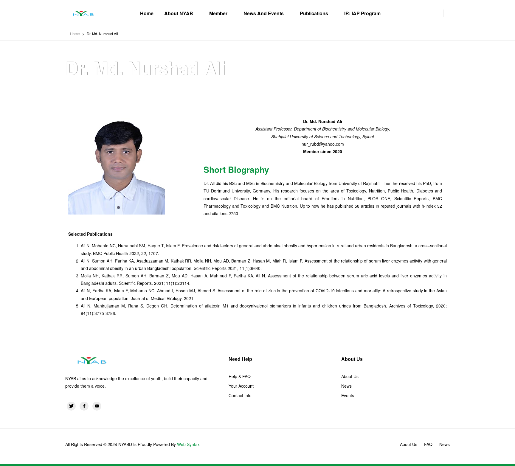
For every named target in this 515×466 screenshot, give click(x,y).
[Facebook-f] (84, 406)
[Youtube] (96, 406)
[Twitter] (71, 406)
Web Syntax (188, 444)
